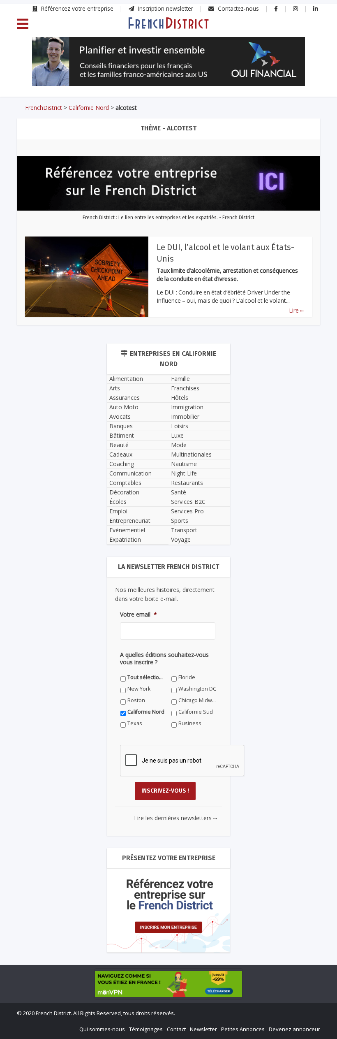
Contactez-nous (237, 8)
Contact (176, 1029)
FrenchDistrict (43, 107)
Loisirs (179, 426)
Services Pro (187, 511)
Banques (121, 426)
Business (189, 723)
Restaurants (187, 483)
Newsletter (203, 1029)
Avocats (120, 416)
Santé (178, 492)
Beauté (119, 445)
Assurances (124, 397)
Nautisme (184, 464)
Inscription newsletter (164, 8)
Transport (184, 530)
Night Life (184, 473)
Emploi (118, 511)
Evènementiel (127, 530)
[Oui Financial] (168, 61)
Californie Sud (195, 711)
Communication (130, 473)
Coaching (121, 464)
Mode (179, 445)
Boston (136, 700)
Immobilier (185, 416)
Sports (179, 520)
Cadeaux (120, 454)
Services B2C (188, 502)
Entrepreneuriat (129, 520)
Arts (114, 388)
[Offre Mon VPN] (168, 984)
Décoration (124, 492)
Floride (186, 677)
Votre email (138, 614)
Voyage (181, 539)
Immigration (187, 407)
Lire (296, 310)
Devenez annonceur (294, 1029)
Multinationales (191, 454)
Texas (134, 723)
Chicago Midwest (197, 700)
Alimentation (126, 379)
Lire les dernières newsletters (175, 818)
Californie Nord (89, 107)
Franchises (185, 388)
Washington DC (197, 688)
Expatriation (125, 539)
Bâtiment (121, 435)
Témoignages (146, 1029)
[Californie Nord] (168, 22)
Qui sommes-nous (102, 1029)
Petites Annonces (243, 1029)
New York (138, 688)
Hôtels (179, 397)
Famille (180, 379)
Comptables (125, 483)
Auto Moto (123, 407)
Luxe (177, 435)
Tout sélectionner (146, 677)
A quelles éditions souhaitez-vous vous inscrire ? (164, 658)
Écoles (118, 502)
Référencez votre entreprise (76, 8)
